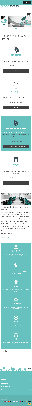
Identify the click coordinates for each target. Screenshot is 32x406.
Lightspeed (4, 399)
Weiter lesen (5, 237)
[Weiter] (27, 21)
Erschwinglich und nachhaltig (16, 146)
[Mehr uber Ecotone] (16, 21)
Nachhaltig (16, 107)
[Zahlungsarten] (5, 401)
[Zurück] (5, 21)
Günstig (16, 70)
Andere (16, 183)
